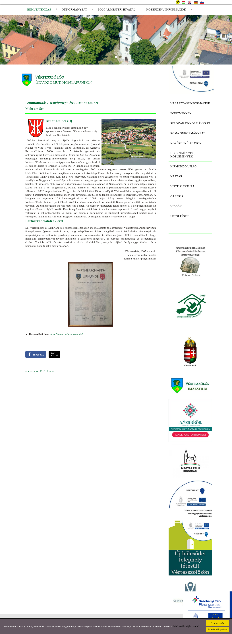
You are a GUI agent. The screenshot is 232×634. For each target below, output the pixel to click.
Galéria (176, 196)
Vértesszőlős (49, 77)
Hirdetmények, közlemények (182, 155)
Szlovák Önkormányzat (190, 123)
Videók (176, 206)
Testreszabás (217, 623)
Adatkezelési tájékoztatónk (186, 626)
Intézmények (181, 113)
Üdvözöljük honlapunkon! (64, 82)
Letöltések (179, 216)
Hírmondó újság (183, 166)
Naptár (176, 176)
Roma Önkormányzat (187, 133)
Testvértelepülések (62, 103)
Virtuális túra (182, 186)
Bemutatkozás (35, 103)
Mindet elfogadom (217, 629)
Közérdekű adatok (186, 143)
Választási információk (190, 103)
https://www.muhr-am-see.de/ (66, 334)
